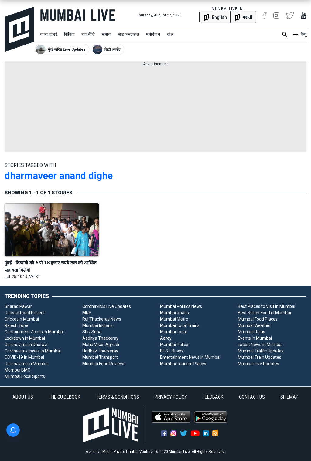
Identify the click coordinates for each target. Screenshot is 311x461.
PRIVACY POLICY (171, 397)
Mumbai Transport (100, 357)
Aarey (166, 338)
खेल (170, 34)
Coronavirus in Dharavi (26, 344)
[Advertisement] (155, 109)
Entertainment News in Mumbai (190, 357)
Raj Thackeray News (101, 319)
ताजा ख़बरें (48, 34)
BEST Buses (171, 350)
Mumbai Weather (254, 325)
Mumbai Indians (97, 325)
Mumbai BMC (17, 370)
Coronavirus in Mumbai (27, 363)
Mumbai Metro (174, 319)
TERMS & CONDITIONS (117, 397)
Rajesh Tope (16, 325)
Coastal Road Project (25, 312)
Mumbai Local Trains (180, 325)
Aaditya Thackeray (100, 338)
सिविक (69, 34)
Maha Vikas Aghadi (100, 344)
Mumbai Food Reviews (103, 363)
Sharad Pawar (18, 306)
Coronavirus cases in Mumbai (33, 350)
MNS (86, 312)
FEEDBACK (213, 397)
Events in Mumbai (255, 338)
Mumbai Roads (174, 312)
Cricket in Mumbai (22, 319)
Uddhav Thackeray (100, 350)
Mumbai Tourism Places (183, 363)
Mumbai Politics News (181, 306)
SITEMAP (289, 397)
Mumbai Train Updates (259, 357)
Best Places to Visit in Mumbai (266, 306)
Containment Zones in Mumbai (34, 331)
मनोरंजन (153, 34)
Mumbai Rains (251, 331)
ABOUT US (22, 397)
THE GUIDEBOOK (64, 397)
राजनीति (88, 34)
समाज (106, 34)
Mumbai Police (174, 344)
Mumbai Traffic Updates (261, 350)
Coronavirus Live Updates (106, 306)
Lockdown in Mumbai (25, 338)
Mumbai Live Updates (258, 363)
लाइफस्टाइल (128, 34)
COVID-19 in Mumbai (24, 357)
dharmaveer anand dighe (59, 175)
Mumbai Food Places (258, 319)
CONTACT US (252, 397)
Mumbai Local (173, 331)
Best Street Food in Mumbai (264, 312)
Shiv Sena (91, 331)
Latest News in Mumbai (260, 344)
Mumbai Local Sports (25, 376)
